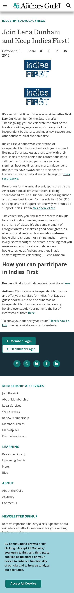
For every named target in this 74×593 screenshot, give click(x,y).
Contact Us (9, 503)
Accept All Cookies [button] (23, 583)
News (6, 466)
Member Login (21, 341)
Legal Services (11, 406)
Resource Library (13, 454)
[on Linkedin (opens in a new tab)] (58, 51)
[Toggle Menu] (5, 5)
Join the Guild (11, 393)
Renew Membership (15, 418)
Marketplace (10, 430)
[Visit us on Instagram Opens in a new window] (17, 363)
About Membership (15, 399)
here (66, 283)
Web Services (11, 412)
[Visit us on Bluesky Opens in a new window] (37, 363)
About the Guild (12, 491)
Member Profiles (13, 424)
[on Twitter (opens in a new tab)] (42, 51)
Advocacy (8, 497)
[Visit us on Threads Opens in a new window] (27, 363)
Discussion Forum (14, 436)
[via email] (66, 51)
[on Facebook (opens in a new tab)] (50, 51)
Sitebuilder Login (23, 349)
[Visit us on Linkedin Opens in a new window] (57, 363)
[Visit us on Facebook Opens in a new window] (47, 363)
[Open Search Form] (68, 5)
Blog (5, 473)
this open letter (44, 208)
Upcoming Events (14, 460)
